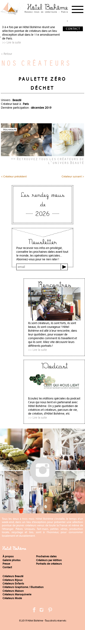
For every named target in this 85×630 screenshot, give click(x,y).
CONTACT (73, 28)
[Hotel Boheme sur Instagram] (42, 511)
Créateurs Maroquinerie (17, 594)
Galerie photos (12, 560)
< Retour (6, 54)
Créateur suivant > (73, 176)
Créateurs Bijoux (13, 580)
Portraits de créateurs (49, 563)
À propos (8, 556)
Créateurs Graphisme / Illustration (23, 587)
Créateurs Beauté (13, 576)
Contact (7, 567)
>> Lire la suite (11, 42)
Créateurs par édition (49, 560)
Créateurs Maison (13, 590)
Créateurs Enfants (13, 583)
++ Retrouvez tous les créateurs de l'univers (47, 160)
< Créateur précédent (14, 176)
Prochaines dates (46, 556)
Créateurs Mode (12, 598)
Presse (6, 563)
